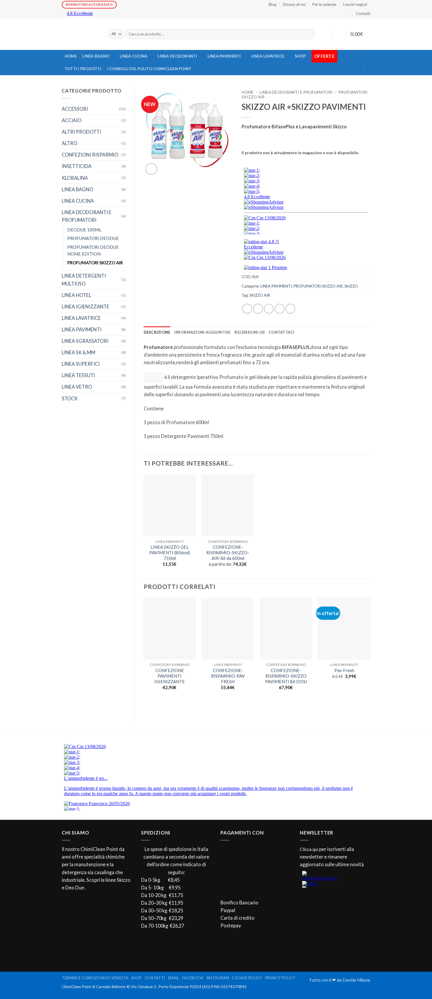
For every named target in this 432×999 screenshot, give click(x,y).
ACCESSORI (75, 109)
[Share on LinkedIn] (290, 309)
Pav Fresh (344, 670)
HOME (71, 56)
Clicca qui (309, 849)
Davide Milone (356, 980)
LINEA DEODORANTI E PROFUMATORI (86, 216)
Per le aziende (324, 4)
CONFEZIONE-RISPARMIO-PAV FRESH (228, 676)
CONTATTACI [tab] (281, 332)
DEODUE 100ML (84, 229)
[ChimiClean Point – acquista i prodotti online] (80, 34)
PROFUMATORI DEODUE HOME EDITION (93, 251)
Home (248, 92)
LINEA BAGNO (95, 56)
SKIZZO (351, 286)
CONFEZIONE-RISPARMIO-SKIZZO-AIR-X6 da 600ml (227, 553)
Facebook (193, 978)
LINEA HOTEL (76, 295)
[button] (338, 34)
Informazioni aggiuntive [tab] (202, 332)
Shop (136, 978)
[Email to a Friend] (269, 309)
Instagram (218, 978)
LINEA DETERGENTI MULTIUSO (84, 279)
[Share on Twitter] (258, 309)
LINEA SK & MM (78, 352)
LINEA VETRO (77, 386)
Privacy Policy (280, 978)
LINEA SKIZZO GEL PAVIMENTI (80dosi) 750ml (169, 553)
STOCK (70, 398)
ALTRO (69, 143)
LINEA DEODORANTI (177, 56)
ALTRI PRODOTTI (81, 132)
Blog (272, 4)
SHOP (300, 56)
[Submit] (309, 34)
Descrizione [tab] (157, 332)
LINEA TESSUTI (78, 375)
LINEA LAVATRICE (267, 56)
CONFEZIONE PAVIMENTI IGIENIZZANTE (169, 676)
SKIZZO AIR (260, 295)
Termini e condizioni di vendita (95, 978)
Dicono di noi (294, 4)
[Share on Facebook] (247, 309)
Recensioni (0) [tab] (249, 332)
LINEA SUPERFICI (81, 364)
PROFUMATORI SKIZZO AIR (95, 262)
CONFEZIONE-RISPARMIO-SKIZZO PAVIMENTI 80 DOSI (286, 676)
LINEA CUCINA (133, 56)
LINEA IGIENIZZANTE (85, 306)
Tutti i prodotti (83, 68)
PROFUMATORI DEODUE (93, 238)
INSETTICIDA (76, 166)
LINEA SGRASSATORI (85, 341)
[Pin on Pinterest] (280, 309)
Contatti (363, 13)
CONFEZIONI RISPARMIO (90, 154)
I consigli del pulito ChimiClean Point (149, 68)
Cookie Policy (247, 978)
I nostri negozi (355, 4)
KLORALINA (75, 178)
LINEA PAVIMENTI (224, 56)
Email (173, 978)
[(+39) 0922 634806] (368, 68)
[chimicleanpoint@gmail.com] (365, 57)
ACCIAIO (71, 120)
